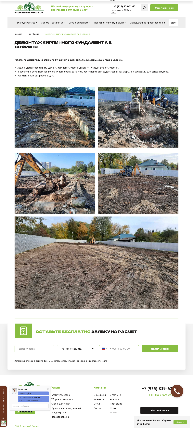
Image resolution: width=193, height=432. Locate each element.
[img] (29, 8)
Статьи (97, 408)
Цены (113, 408)
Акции (113, 412)
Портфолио (33, 34)
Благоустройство (60, 394)
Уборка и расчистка (62, 399)
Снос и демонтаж (60, 403)
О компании (100, 394)
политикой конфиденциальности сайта (88, 360)
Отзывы (98, 403)
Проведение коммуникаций (66, 408)
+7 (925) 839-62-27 (124, 6)
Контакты (99, 399)
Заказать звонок (160, 348)
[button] (164, 7)
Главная (18, 34)
